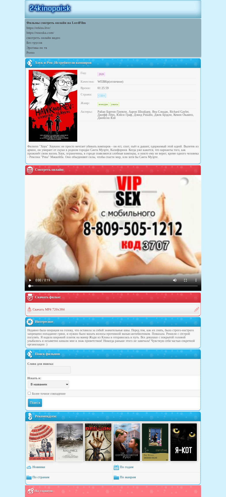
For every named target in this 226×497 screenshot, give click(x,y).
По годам (126, 467)
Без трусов (34, 42)
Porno (30, 52)
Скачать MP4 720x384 (49, 309)
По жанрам (127, 477)
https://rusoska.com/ (40, 32)
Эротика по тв (36, 48)
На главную (43, 491)
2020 (101, 74)
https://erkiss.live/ (38, 28)
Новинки (38, 467)
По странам (40, 477)
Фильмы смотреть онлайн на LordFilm (56, 23)
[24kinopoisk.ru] (113, 9)
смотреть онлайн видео (43, 38)
